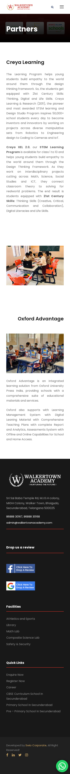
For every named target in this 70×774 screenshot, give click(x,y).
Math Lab (12, 631)
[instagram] (26, 755)
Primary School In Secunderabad (29, 705)
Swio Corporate (35, 745)
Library (11, 625)
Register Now (15, 681)
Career (11, 687)
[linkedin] (13, 755)
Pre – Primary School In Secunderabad (33, 711)
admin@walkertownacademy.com (29, 523)
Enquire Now (15, 675)
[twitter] (20, 755)
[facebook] (7, 755)
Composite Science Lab (22, 638)
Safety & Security (18, 644)
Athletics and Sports (20, 619)
